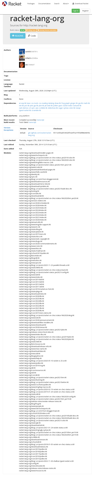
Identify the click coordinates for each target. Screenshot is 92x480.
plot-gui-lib (34, 105)
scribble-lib (43, 108)
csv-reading (43, 103)
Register (85, 11)
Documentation (44, 3)
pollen (55, 105)
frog (63, 103)
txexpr (78, 108)
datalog (51, 103)
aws (37, 108)
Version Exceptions (8, 129)
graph (67, 103)
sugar (60, 108)
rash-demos (23, 108)
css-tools (34, 103)
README (18, 35)
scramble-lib (36, 110)
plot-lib (41, 105)
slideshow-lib (53, 108)
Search (56, 3)
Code (33, 35)
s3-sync (32, 108)
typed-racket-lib (25, 110)
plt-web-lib (49, 105)
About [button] (65, 3)
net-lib (21, 105)
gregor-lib (74, 103)
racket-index (67, 105)
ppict (60, 105)
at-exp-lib (22, 103)
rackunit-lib (77, 105)
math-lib (86, 103)
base (29, 103)
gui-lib (80, 103)
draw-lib (58, 103)
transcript (40, 120)
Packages (31, 3)
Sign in (75, 11)
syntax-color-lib (69, 108)
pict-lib (26, 105)
